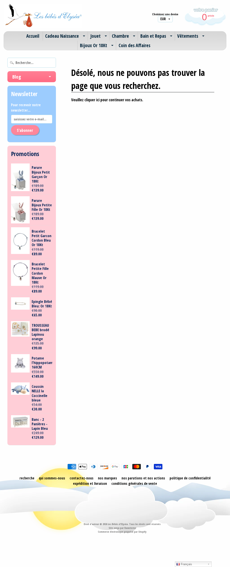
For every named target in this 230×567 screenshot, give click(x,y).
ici (98, 99)
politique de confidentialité (190, 478)
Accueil (32, 36)
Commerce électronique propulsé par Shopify (122, 531)
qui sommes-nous (52, 478)
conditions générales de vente (134, 483)
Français (186, 564)
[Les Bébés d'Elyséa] (43, 16)
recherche (27, 478)
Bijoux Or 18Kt (93, 45)
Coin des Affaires (134, 45)
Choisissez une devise (165, 14)
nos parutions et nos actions (143, 478)
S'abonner (25, 130)
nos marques (107, 478)
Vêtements (187, 36)
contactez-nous (81, 478)
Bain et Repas (153, 36)
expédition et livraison (90, 483)
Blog (16, 76)
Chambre (120, 36)
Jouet (95, 36)
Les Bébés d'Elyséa (118, 524)
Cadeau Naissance (62, 36)
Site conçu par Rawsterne (122, 527)
